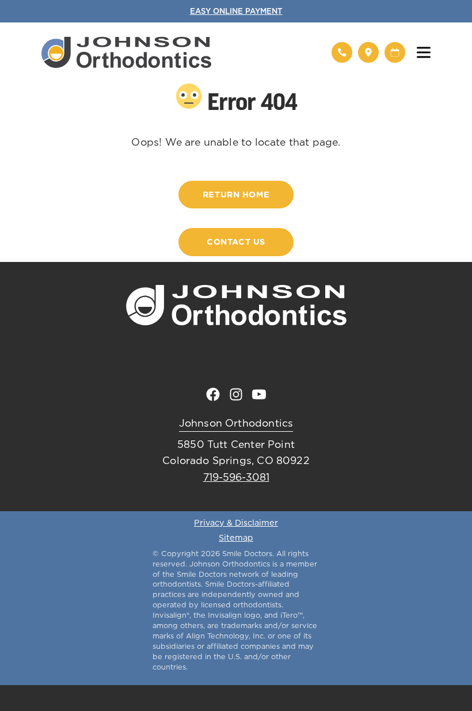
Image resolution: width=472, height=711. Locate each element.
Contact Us (236, 242)
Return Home (236, 194)
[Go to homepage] (179, 52)
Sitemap (236, 538)
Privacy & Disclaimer (236, 523)
